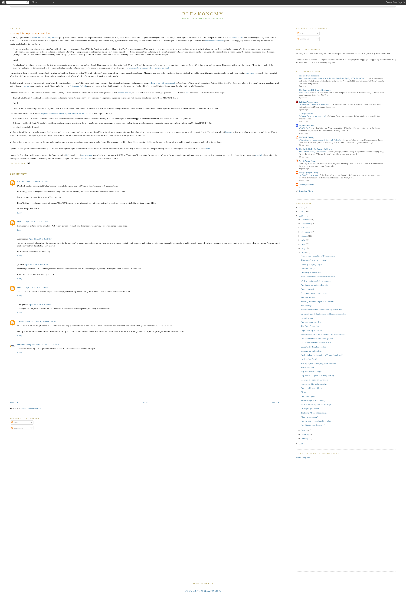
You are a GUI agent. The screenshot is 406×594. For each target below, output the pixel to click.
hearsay (228, 132)
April (303, 252)
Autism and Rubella (78, 86)
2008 (301, 443)
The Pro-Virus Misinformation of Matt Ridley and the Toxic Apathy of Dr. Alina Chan (332, 78)
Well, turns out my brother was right (316, 404)
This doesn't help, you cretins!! (314, 260)
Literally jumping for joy (311, 264)
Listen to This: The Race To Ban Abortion (315, 104)
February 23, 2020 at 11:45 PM (45, 344)
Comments (18, 427)
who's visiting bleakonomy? (203, 590)
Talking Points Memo (308, 101)
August (304, 235)
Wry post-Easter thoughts (311, 371)
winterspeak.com (306, 184)
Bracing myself (307, 289)
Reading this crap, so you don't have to (32, 33)
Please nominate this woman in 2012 (316, 342)
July (303, 240)
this (187, 92)
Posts (15, 422)
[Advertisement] (305, 520)
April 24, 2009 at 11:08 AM (37, 264)
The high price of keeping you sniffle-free (318, 363)
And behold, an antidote (311, 388)
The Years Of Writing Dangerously (312, 151)
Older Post (275, 402)
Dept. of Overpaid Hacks (311, 330)
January (305, 438)
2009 (301, 215)
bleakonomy (202, 14)
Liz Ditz (20, 181)
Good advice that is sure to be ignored (317, 338)
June (303, 244)
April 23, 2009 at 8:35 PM (37, 221)
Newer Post (14, 402)
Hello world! (304, 92)
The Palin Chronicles (310, 326)
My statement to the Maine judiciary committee (321, 309)
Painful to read (307, 317)
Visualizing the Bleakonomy (313, 400)
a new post (83, 158)
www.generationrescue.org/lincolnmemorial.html (148, 67)
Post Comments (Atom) (31, 408)
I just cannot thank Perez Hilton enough (318, 256)
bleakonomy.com (303, 457)
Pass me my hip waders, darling (314, 383)
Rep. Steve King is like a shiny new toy (317, 375)
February (305, 434)
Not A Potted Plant (307, 160)
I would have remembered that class (316, 421)
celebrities (36, 37)
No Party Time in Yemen (309, 175)
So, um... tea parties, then (311, 350)
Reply (20, 212)
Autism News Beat (25, 321)
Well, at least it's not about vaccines (316, 280)
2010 (301, 211)
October (305, 227)
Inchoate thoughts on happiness (314, 379)
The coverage (306, 305)
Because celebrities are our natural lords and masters (323, 334)
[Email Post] (28, 163)
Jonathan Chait (306, 191)
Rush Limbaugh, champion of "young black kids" (322, 355)
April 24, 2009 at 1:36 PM (37, 287)
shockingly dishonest (214, 40)
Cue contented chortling (311, 322)
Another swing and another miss (314, 284)
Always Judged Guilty (308, 172)
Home (144, 402)
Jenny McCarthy (236, 37)
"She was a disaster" (309, 416)
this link (258, 155)
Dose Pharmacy (24, 344)
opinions (51, 37)
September (306, 231)
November (306, 223)
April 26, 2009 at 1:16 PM (45, 321)
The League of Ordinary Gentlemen (315, 89)
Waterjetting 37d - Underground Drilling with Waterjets (320, 139)
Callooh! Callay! (308, 268)
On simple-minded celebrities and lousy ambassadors (323, 313)
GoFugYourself (306, 113)
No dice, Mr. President (310, 359)
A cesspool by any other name (314, 293)
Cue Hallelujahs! (308, 396)
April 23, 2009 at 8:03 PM (36, 181)
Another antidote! (308, 297)
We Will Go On (305, 128)
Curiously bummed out (311, 272)
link (68, 155)
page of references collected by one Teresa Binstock (63, 113)
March (304, 430)
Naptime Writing (306, 125)
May (303, 248)
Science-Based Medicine (309, 75)
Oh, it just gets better (310, 408)
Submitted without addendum (313, 346)
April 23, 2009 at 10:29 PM (40, 238)
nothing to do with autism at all (161, 82)
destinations (86, 155)
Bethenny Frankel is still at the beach (313, 116)
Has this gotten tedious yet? (313, 425)
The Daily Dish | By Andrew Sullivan (315, 148)
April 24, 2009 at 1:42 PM (40, 304)
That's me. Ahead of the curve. (314, 412)
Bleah (303, 392)
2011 (301, 207)
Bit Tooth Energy (306, 137)
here (208, 148)
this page (250, 72)
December (306, 219)
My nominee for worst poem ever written (318, 276)
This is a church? (308, 367)
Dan (19, 221)
